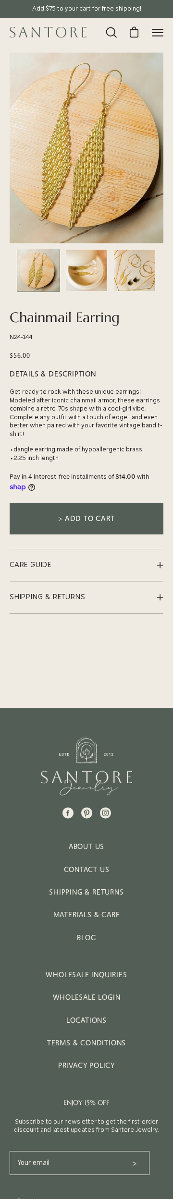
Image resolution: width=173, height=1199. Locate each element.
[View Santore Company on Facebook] (68, 813)
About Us (86, 846)
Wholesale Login (87, 997)
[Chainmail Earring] (38, 270)
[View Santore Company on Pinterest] (86, 813)
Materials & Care (86, 914)
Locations (86, 1020)
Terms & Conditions (86, 1042)
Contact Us (87, 869)
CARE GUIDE (30, 565)
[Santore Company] (48, 32)
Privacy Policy (86, 1065)
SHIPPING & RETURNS (47, 597)
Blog (86, 937)
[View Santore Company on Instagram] (105, 813)
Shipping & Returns (86, 891)
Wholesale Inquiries (86, 974)
